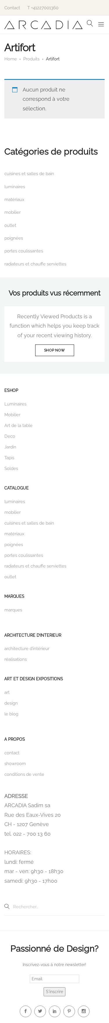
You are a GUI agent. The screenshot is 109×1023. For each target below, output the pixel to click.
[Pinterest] (69, 1011)
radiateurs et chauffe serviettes (35, 264)
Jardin (10, 447)
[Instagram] (84, 1011)
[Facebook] (25, 1011)
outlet (10, 225)
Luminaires (15, 404)
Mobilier (12, 414)
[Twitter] (40, 1011)
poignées (13, 238)
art (7, 692)
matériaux (14, 199)
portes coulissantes (23, 251)
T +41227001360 (42, 7)
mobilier (12, 212)
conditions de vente (24, 774)
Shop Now (54, 350)
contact (11, 752)
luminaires (14, 186)
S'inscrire (54, 991)
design (11, 703)
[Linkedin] (54, 1011)
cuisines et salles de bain (29, 173)
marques (13, 610)
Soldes (11, 468)
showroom (15, 763)
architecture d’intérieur (26, 648)
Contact (12, 7)
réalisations (15, 659)
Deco (9, 436)
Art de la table (18, 425)
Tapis (9, 457)
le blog (11, 714)
